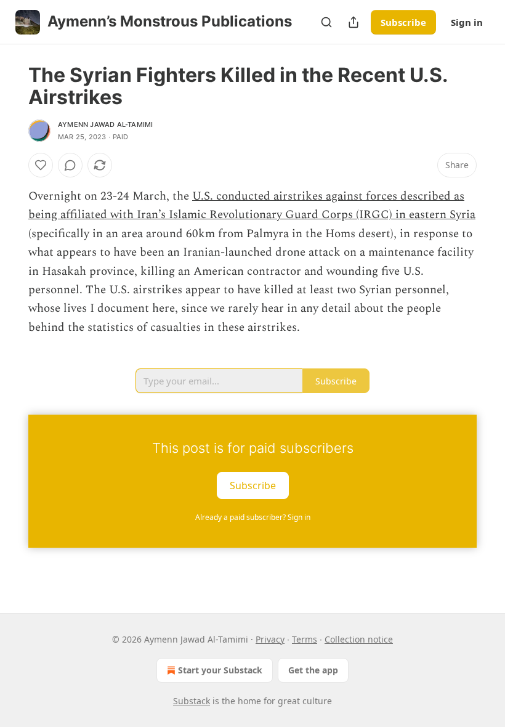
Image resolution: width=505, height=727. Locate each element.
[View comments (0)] (70, 165)
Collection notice (359, 639)
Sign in (467, 22)
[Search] (326, 22)
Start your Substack (220, 670)
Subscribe (403, 22)
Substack (191, 701)
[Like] (40, 165)
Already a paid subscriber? (252, 517)
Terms (304, 639)
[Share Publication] (353, 22)
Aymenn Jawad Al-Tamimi (105, 124)
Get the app (313, 670)
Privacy (270, 639)
